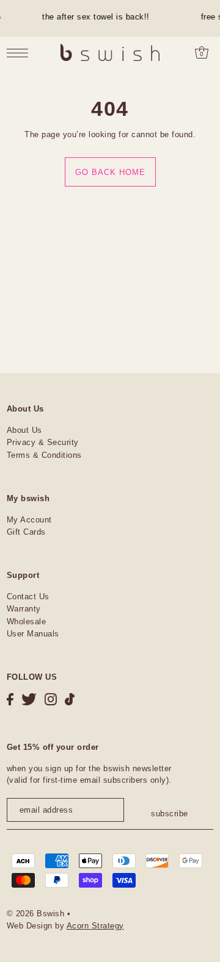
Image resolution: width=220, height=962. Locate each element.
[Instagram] (51, 699)
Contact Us (28, 596)
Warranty (24, 608)
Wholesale (26, 621)
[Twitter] (29, 699)
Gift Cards (26, 531)
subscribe (169, 813)
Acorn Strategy (95, 925)
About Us (24, 430)
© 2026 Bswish (36, 913)
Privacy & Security (43, 442)
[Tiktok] (70, 699)
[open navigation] (20, 53)
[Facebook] (10, 699)
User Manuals (33, 633)
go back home (110, 172)
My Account (29, 519)
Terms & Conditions (44, 455)
